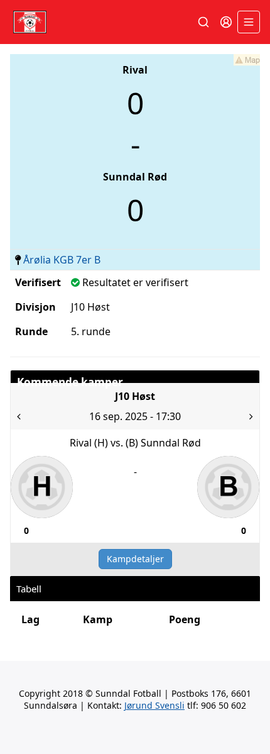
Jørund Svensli (154, 705)
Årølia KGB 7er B (61, 260)
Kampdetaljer (135, 559)
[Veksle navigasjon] (248, 22)
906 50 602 (223, 705)
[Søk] (203, 22)
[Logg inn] (226, 22)
